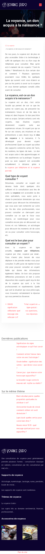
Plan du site (22, 552)
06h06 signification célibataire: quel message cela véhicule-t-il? (14, 311)
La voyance (11, 46)
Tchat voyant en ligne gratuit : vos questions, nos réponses (31, 309)
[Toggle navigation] (40, 5)
